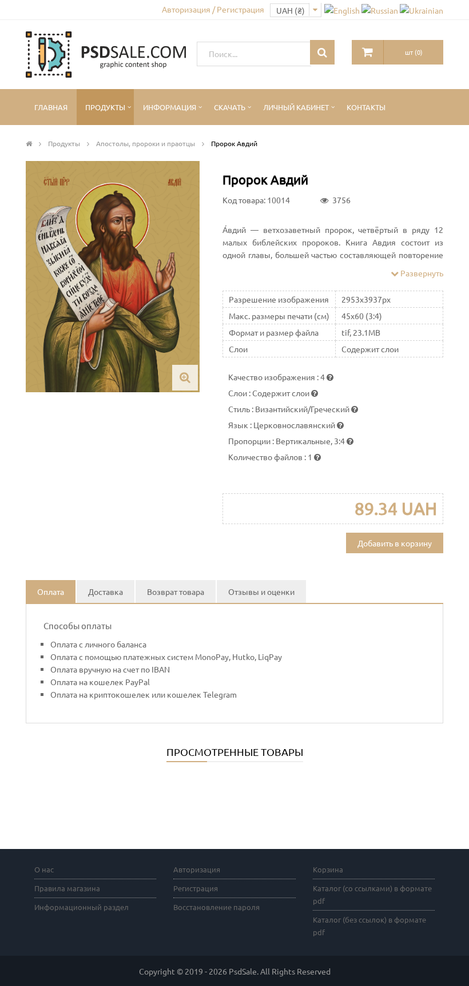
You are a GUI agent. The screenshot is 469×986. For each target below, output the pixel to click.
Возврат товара (175, 591)
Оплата (50, 591)
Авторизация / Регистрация (213, 9)
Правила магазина (67, 888)
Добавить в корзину (394, 543)
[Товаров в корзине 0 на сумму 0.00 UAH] (368, 52)
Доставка (105, 591)
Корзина (328, 869)
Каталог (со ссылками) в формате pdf (372, 894)
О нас (44, 869)
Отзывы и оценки (261, 591)
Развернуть (421, 273)
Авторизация (196, 869)
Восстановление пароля (216, 907)
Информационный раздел (81, 907)
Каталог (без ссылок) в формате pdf (369, 926)
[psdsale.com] (106, 53)
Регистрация (195, 888)
